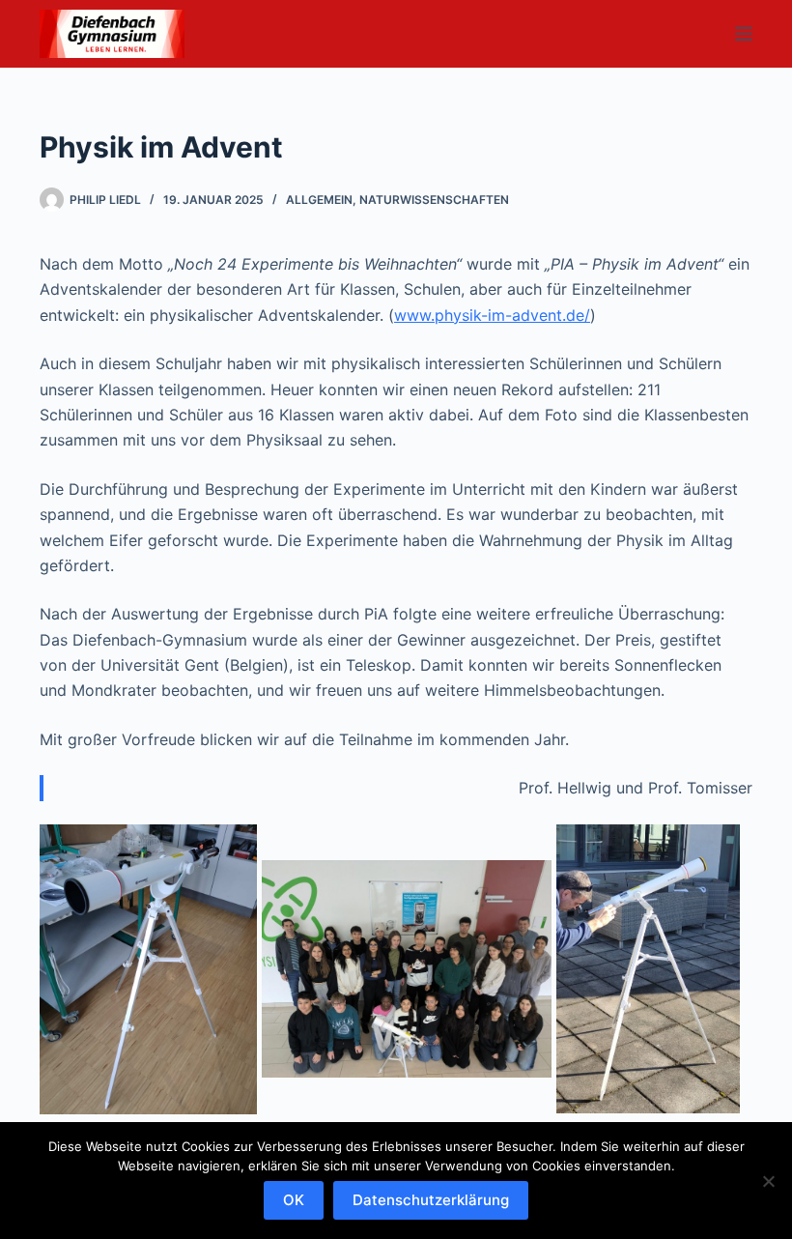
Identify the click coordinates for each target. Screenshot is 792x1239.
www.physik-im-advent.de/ (492, 315)
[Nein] (768, 1181)
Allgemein (319, 199)
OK (293, 1200)
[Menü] (743, 34)
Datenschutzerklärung (431, 1200)
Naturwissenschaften (434, 199)
